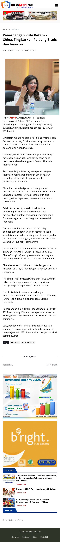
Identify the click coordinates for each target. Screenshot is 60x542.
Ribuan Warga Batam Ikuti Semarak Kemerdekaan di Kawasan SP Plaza (32, 500)
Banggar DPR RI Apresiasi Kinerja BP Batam (36, 489)
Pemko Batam (28, 342)
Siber (35, 537)
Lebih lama (51, 365)
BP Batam (16, 29)
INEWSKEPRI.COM (33, 531)
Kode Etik (44, 537)
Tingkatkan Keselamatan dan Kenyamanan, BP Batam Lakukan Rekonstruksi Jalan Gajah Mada (36, 478)
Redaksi (25, 537)
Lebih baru (8, 365)
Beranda (6, 29)
